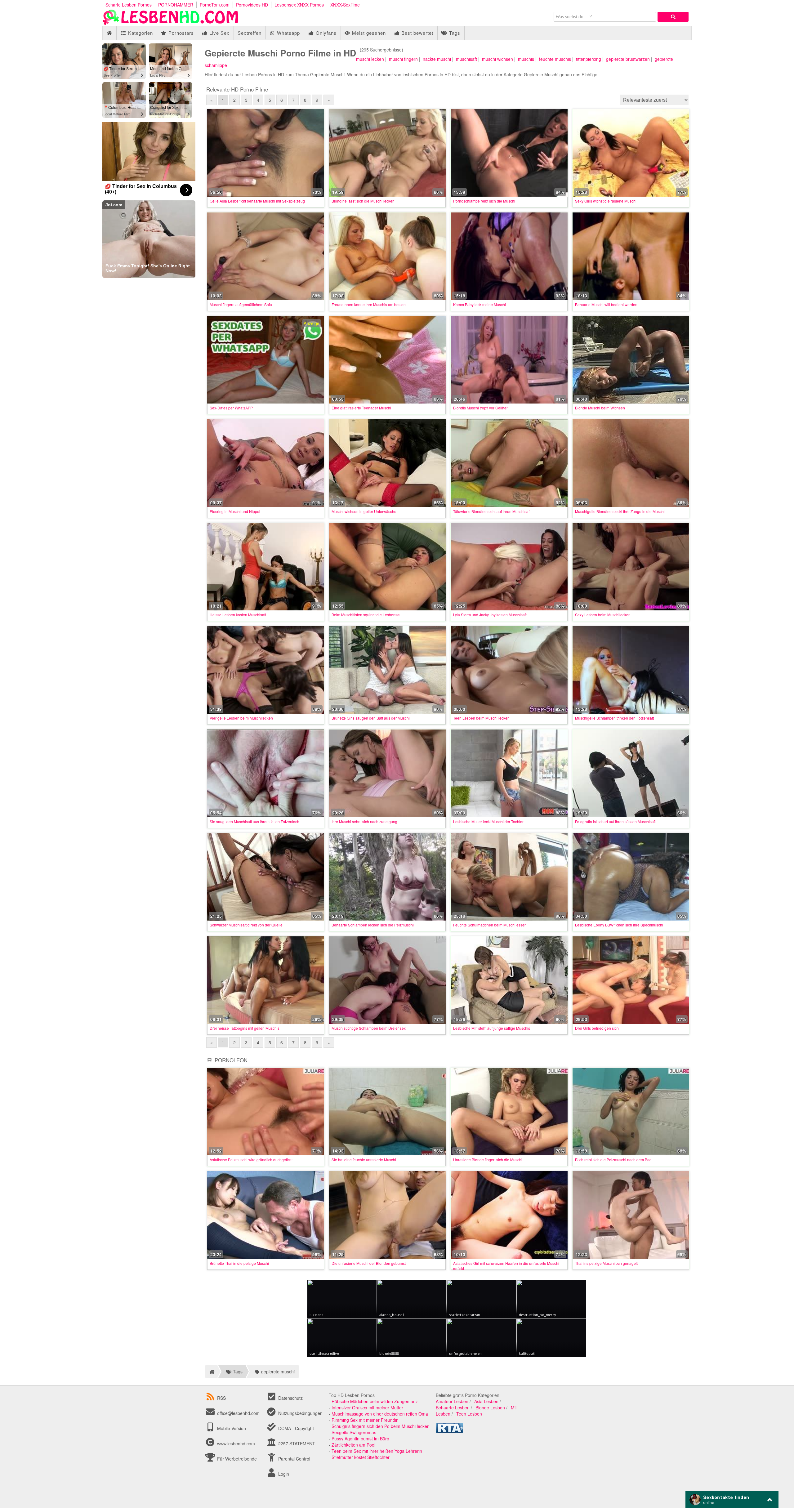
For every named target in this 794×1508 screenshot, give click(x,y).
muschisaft (466, 59)
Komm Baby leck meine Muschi (479, 304)
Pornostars (180, 32)
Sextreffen (249, 32)
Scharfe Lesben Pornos (128, 5)
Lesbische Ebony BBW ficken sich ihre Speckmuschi (619, 924)
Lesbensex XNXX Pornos (299, 5)
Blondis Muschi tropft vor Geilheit (480, 407)
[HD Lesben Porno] (170, 23)
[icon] (109, 33)
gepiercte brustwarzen (628, 59)
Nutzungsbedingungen (300, 1413)
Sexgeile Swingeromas (354, 1432)
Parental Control (293, 1459)
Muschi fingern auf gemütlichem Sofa (241, 304)
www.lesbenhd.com (236, 1443)
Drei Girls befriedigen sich (597, 1028)
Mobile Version (231, 1428)
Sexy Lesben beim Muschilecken (603, 614)
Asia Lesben (486, 1401)
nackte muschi (437, 59)
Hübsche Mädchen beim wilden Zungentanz (375, 1401)
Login (283, 1474)
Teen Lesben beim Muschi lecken (481, 718)
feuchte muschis (555, 59)
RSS (221, 1398)
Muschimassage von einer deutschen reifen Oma (380, 1414)
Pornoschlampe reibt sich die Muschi (484, 200)
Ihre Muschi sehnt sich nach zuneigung (364, 821)
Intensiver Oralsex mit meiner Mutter (367, 1407)
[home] (211, 1371)
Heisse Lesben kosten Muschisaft (238, 614)
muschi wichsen (497, 59)
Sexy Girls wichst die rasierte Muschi (605, 200)
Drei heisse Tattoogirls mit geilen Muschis (244, 1028)
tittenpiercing (588, 59)
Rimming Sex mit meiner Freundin (365, 1420)
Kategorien (140, 32)
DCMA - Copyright (295, 1428)
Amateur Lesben (452, 1401)
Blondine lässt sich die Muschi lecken (363, 200)
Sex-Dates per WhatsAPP (231, 407)
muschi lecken (370, 59)
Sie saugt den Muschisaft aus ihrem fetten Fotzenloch (254, 821)
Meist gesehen (368, 32)
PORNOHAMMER (175, 5)
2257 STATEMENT (296, 1443)
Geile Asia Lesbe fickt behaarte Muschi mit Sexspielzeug (257, 200)
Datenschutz (290, 1398)
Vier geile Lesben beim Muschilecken (241, 718)
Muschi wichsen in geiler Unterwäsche (364, 511)
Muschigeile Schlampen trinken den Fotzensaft (614, 718)
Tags (454, 32)
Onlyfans (325, 32)
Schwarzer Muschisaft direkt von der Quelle (246, 924)
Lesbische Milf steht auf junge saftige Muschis (491, 1028)
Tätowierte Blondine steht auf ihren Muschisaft (491, 511)
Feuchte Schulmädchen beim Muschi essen (490, 924)
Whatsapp (287, 32)
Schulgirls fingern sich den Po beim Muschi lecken (381, 1426)
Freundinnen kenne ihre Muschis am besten (369, 304)
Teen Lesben (469, 1414)
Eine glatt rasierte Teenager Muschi (361, 407)
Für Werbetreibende (236, 1459)
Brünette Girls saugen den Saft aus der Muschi (371, 718)
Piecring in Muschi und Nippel (235, 511)
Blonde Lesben (490, 1407)
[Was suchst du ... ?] (673, 17)
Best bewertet (416, 32)
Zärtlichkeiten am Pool (353, 1445)
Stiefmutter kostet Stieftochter (361, 1457)
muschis (526, 59)
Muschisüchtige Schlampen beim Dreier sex (369, 1028)
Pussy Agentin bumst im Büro (360, 1438)
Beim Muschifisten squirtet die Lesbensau (367, 614)
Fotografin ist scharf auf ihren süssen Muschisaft (615, 821)
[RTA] (449, 1431)
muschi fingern (403, 59)
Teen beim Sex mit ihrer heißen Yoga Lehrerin (377, 1451)
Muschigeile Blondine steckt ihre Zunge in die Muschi (620, 511)
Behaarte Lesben (453, 1407)
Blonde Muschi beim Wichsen (600, 407)
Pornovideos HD (252, 5)
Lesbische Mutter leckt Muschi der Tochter (488, 821)
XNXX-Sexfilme (345, 5)
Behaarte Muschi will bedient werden (606, 304)
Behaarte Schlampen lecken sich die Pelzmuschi (373, 924)
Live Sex (219, 32)
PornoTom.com (215, 5)
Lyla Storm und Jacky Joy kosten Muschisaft (490, 614)
